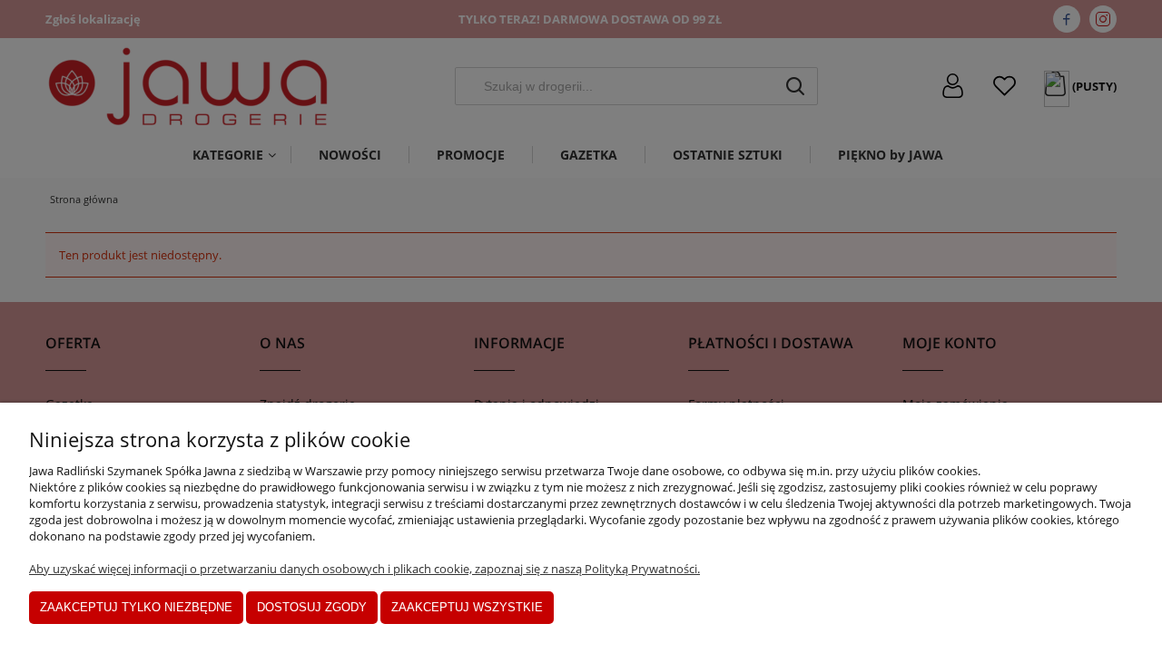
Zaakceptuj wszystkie (467, 607)
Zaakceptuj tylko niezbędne (136, 607)
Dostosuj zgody (312, 607)
